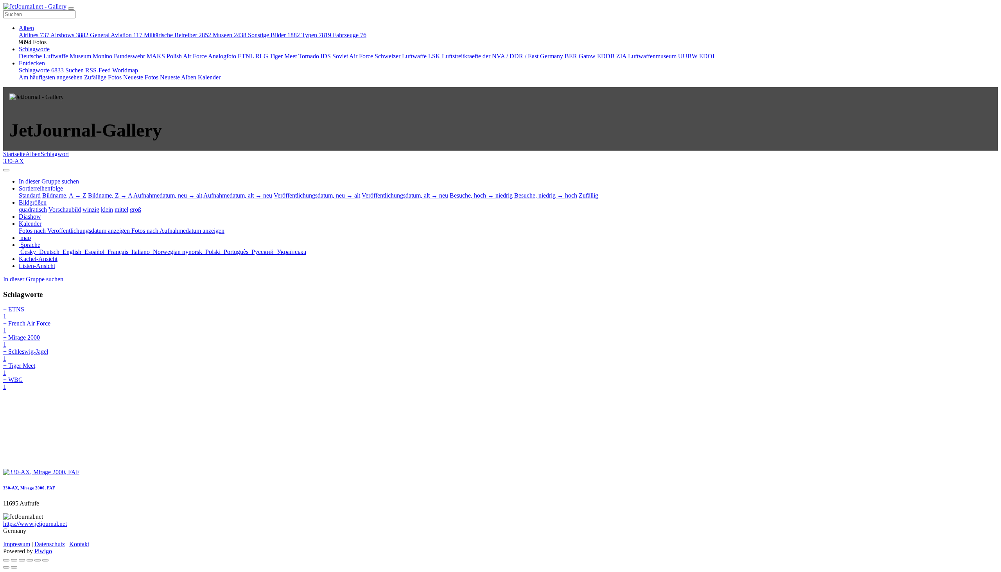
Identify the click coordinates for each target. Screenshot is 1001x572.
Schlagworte (34, 49)
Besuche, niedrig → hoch (545, 195)
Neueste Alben (178, 77)
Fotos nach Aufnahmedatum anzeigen (177, 230)
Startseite (14, 154)
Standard (30, 195)
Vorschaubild (64, 209)
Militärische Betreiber (177, 35)
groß (135, 209)
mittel (121, 209)
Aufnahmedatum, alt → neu (237, 195)
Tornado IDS (314, 56)
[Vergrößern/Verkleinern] (30, 560)
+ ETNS (13, 313)
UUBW (688, 56)
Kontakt (79, 544)
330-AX (13, 161)
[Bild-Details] (37, 560)
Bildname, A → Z (64, 195)
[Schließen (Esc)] (6, 560)
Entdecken (32, 63)
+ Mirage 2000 (21, 341)
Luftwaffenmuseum (652, 56)
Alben (26, 28)
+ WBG (13, 383)
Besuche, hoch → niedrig (481, 195)
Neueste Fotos (140, 77)
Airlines (34, 35)
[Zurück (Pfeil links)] (6, 567)
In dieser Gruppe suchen (33, 279)
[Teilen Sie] (14, 560)
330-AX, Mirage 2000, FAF (29, 488)
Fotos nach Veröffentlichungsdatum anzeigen (75, 230)
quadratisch (33, 209)
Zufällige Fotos (103, 77)
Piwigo (43, 551)
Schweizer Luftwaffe (401, 56)
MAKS (156, 56)
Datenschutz (49, 544)
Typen (316, 35)
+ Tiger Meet (19, 369)
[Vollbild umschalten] (22, 560)
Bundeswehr (129, 56)
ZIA (621, 56)
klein (107, 209)
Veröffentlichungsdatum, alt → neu (405, 195)
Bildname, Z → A (110, 195)
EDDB (606, 56)
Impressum (16, 544)
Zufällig (588, 195)
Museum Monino (91, 56)
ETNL (246, 56)
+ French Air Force (26, 327)
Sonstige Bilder (274, 35)
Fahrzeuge (349, 35)
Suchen (75, 70)
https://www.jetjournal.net (35, 523)
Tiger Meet (283, 56)
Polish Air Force (187, 56)
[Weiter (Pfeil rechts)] (14, 567)
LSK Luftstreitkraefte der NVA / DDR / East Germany (495, 56)
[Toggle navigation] (71, 8)
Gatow (587, 56)
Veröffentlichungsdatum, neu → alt (317, 195)
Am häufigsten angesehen (51, 77)
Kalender (209, 77)
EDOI (706, 56)
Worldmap (125, 70)
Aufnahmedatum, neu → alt (167, 195)
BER (571, 56)
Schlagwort (55, 154)
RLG (261, 56)
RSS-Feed (98, 70)
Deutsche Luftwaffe (43, 56)
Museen (229, 35)
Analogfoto (222, 56)
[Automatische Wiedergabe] (45, 560)
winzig (91, 209)
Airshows (69, 35)
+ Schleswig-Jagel (25, 355)
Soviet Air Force (352, 56)
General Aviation (116, 35)
